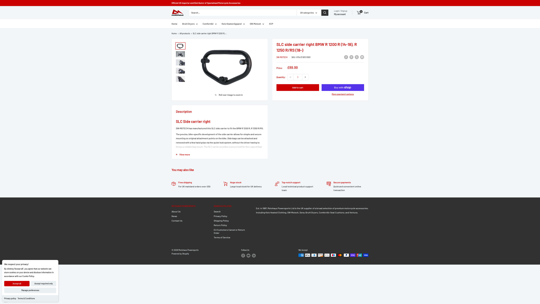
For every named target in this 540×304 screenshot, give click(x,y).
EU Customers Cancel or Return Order (229, 231)
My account (340, 14)
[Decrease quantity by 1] (290, 77)
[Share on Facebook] (346, 57)
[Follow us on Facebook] (243, 255)
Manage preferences (30, 290)
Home (174, 23)
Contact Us (177, 220)
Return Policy (220, 225)
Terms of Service (222, 237)
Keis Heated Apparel (232, 23)
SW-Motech (255, 23)
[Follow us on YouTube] (248, 255)
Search (217, 211)
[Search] (324, 13)
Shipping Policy (221, 220)
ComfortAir (208, 23)
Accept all (17, 283)
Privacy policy (10, 298)
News (174, 216)
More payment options (343, 94)
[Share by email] (362, 57)
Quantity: (281, 77)
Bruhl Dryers (188, 23)
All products (185, 33)
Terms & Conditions (26, 298)
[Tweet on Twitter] (357, 57)
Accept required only (43, 283)
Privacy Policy (220, 216)
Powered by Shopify (180, 253)
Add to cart (297, 87)
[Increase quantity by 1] (305, 77)
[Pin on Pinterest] (351, 57)
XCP (271, 23)
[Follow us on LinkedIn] (254, 255)
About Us (176, 211)
